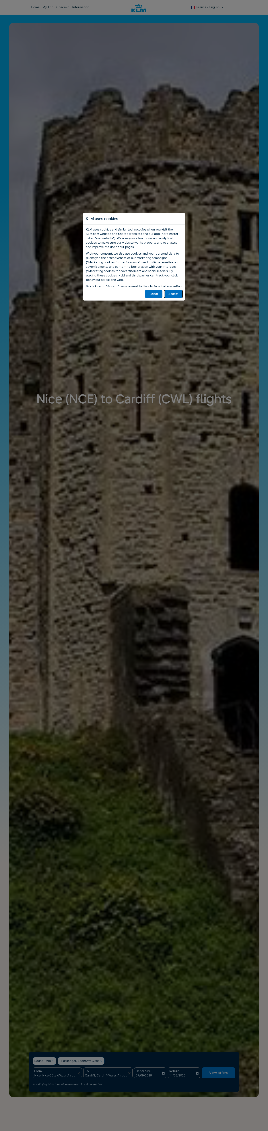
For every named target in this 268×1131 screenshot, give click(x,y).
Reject (153, 294)
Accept (173, 294)
